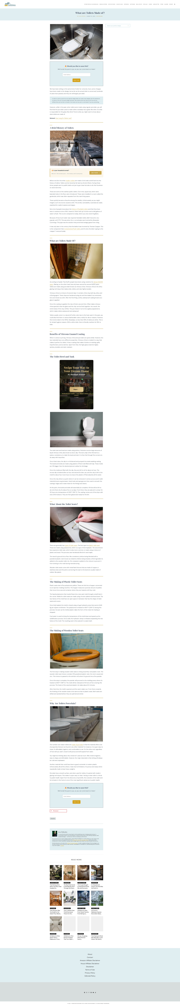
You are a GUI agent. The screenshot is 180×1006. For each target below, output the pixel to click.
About (90, 954)
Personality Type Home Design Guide (80, 840)
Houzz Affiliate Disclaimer (90, 964)
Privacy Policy (90, 973)
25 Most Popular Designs (72, 843)
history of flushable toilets (80, 209)
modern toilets (70, 180)
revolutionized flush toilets (72, 229)
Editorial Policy (90, 976)
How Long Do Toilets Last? (63, 118)
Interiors (126, 4)
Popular (145, 4)
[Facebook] (89, 992)
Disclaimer (90, 967)
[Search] (128, 25)
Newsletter (156, 4)
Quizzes (166, 4)
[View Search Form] (175, 4)
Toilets (53, 818)
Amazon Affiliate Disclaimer (90, 960)
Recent (171, 4)
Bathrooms (100, 16)
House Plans (119, 4)
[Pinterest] (91, 992)
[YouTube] (93, 992)
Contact (90, 957)
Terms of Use (90, 970)
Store (161, 4)
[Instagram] (87, 992)
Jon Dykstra (82, 16)
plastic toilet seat (94, 545)
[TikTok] (95, 992)
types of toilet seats (71, 545)
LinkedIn (62, 845)
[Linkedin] (85, 992)
